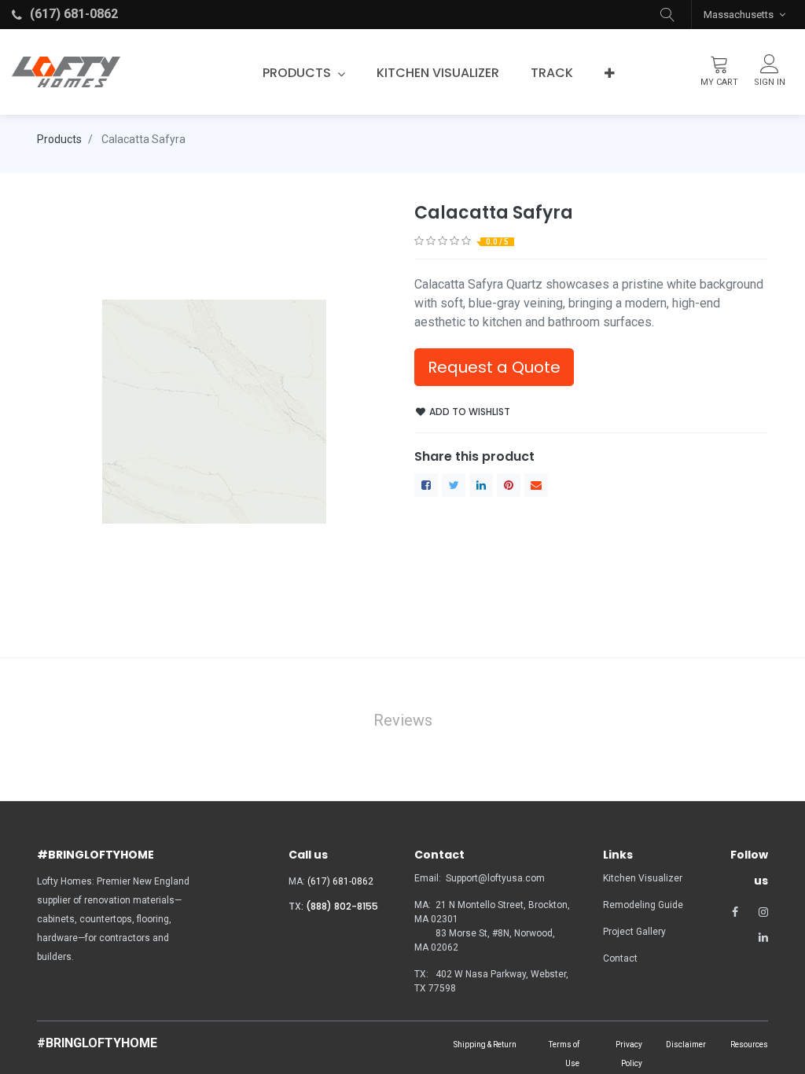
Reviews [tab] (402, 720)
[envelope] (536, 485)
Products (59, 139)
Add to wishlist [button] (468, 411)
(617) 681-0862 (340, 881)
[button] (667, 14)
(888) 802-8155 (342, 906)
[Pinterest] (508, 485)
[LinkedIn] (481, 485)
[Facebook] (426, 485)
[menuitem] (438, 73)
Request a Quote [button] (494, 367)
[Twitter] (453, 485)
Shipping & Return (485, 1044)
